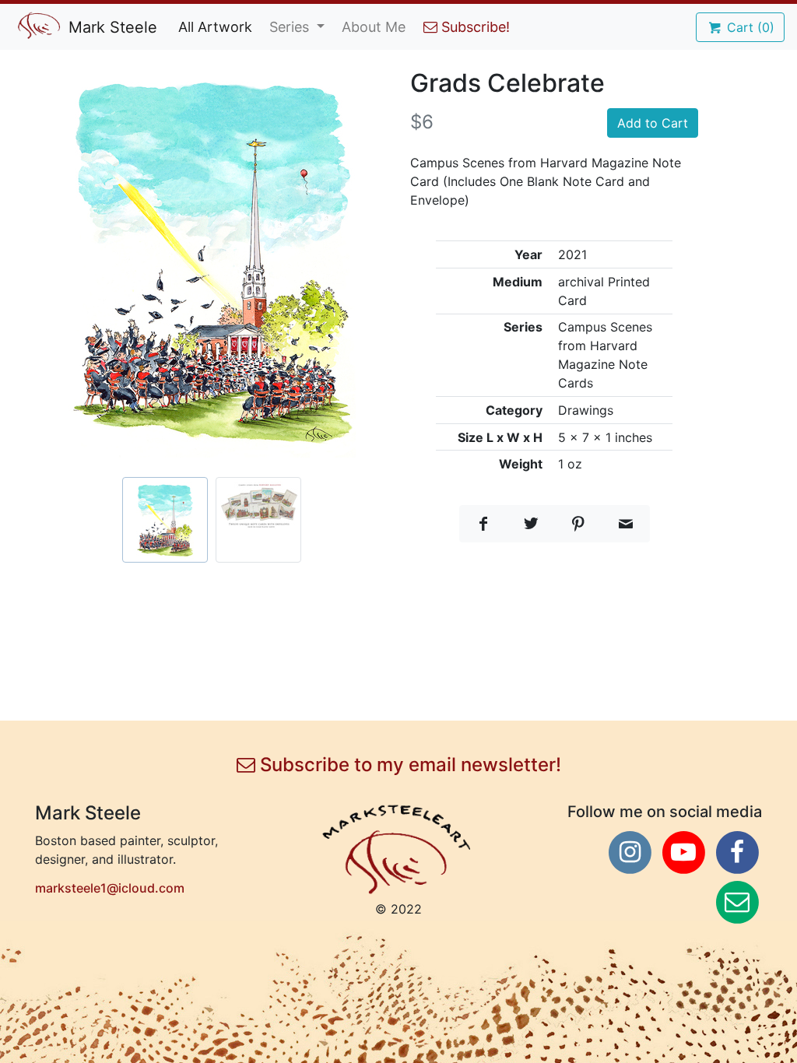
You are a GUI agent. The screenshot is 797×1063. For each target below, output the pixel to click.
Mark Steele (110, 27)
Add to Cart (652, 123)
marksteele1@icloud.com (109, 888)
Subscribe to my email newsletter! (408, 765)
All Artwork (215, 27)
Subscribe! (473, 27)
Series (291, 27)
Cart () (748, 27)
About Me (374, 27)
